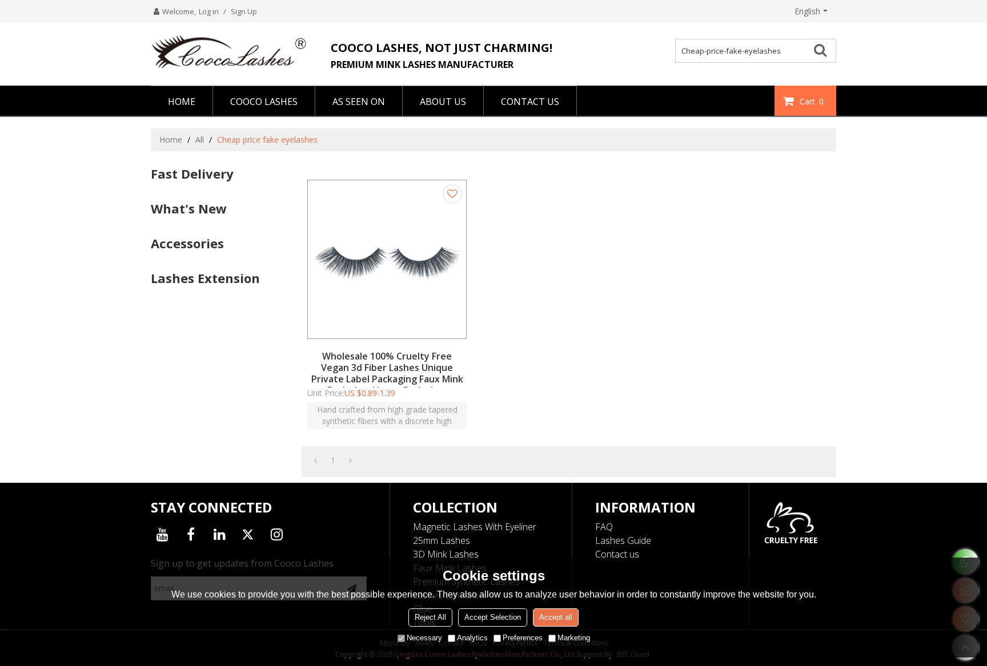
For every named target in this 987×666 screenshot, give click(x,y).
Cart (812, 101)
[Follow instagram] (276, 534)
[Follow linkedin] (219, 534)
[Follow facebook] (190, 534)
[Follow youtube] (162, 534)
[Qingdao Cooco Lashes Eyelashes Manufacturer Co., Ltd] (233, 51)
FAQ (604, 526)
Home (170, 139)
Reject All (430, 617)
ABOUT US (443, 101)
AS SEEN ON (358, 101)
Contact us (617, 554)
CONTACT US (530, 101)
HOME (181, 101)
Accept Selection (492, 617)
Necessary (424, 637)
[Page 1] (315, 460)
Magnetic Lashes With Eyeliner (474, 526)
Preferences (523, 637)
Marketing (573, 637)
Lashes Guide (623, 540)
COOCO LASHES (264, 101)
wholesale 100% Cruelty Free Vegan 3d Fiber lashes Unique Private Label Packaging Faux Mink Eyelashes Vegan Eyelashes (387, 373)
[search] (824, 49)
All (199, 139)
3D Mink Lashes (446, 554)
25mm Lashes (441, 540)
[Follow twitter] (248, 534)
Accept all (555, 617)
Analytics (472, 637)
